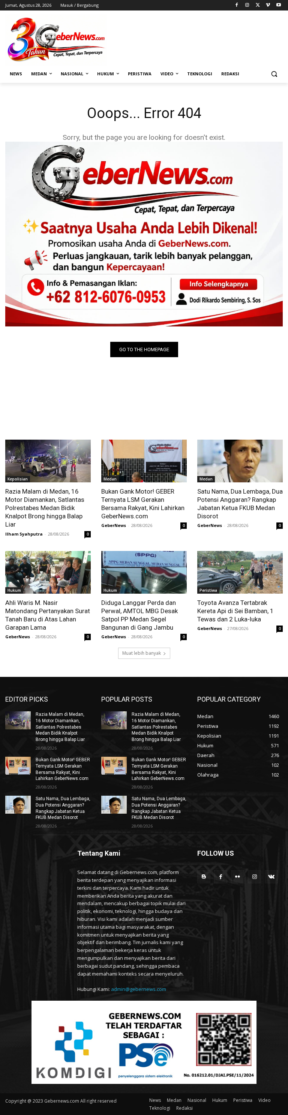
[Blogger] (203, 876)
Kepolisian (18, 479)
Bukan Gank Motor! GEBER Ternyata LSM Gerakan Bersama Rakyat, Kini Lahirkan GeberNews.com (142, 504)
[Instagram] (247, 5)
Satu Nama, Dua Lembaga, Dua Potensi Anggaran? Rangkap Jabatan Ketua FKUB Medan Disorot (240, 504)
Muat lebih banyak (141, 653)
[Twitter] (258, 5)
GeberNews (113, 525)
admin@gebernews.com (138, 989)
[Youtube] (278, 5)
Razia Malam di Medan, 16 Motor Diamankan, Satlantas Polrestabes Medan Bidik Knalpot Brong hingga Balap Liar (44, 508)
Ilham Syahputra (24, 534)
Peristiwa (208, 590)
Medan (110, 479)
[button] (274, 74)
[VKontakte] (271, 876)
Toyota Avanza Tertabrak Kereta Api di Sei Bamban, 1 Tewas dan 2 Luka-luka (235, 611)
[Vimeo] (268, 5)
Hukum (14, 590)
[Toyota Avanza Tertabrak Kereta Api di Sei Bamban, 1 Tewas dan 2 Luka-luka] (240, 572)
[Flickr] (237, 876)
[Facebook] (236, 5)
